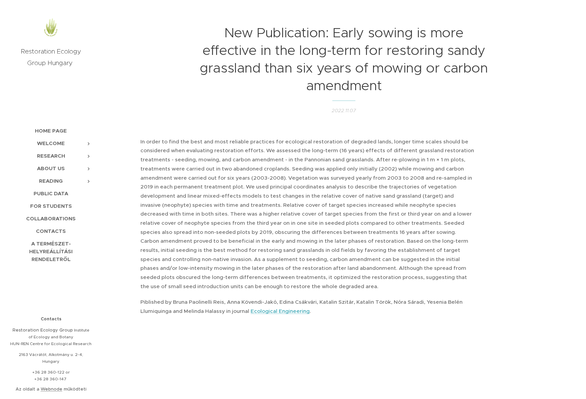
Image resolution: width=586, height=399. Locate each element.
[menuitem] (51, 131)
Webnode (51, 389)
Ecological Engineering (280, 311)
